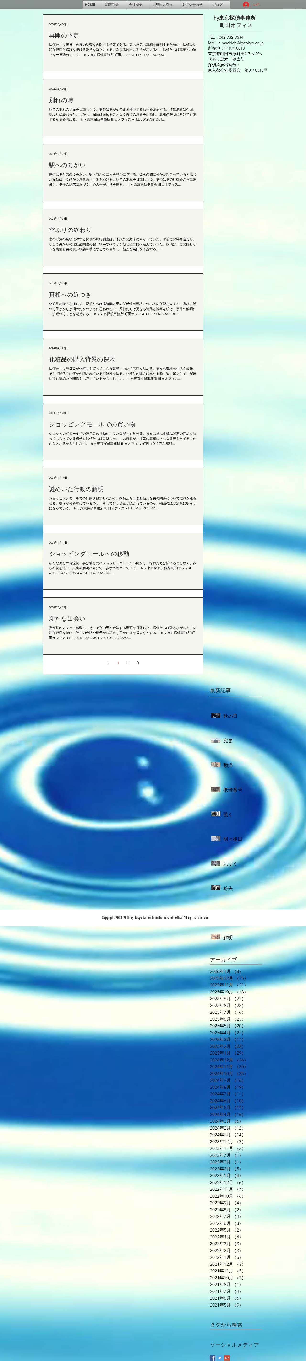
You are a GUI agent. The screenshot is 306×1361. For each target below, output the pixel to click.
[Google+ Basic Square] (227, 1358)
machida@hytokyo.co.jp (243, 42)
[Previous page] (108, 663)
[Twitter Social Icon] (220, 1358)
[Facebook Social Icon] (212, 1358)
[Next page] (138, 663)
